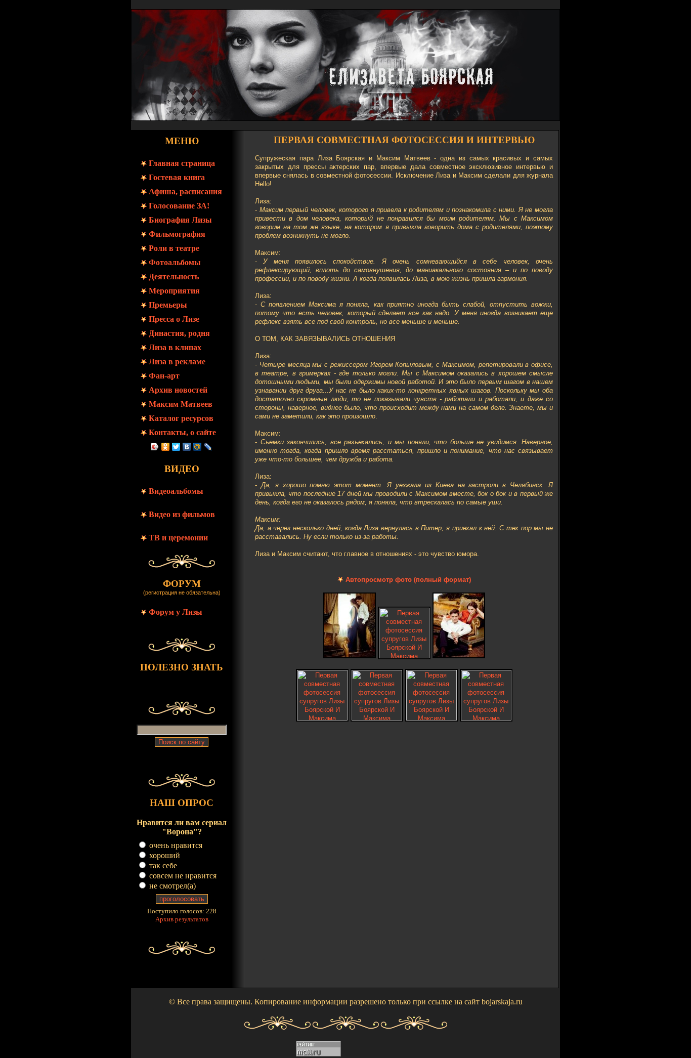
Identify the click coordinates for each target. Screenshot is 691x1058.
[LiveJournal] (208, 446)
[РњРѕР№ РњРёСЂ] (197, 446)
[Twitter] (176, 446)
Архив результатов (181, 919)
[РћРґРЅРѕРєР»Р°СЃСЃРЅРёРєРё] (165, 446)
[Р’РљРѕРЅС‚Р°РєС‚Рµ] (187, 446)
